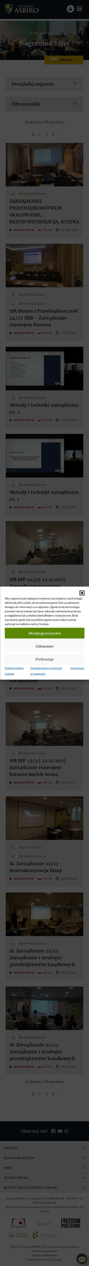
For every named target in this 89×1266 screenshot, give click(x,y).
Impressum (77, 668)
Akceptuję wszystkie (44, 633)
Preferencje (44, 659)
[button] (82, 592)
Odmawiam (44, 646)
